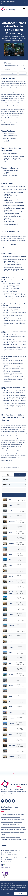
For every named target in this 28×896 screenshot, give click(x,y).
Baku (10, 652)
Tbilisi (10, 505)
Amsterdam (12, 521)
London (11, 510)
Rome (10, 587)
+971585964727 (7, 852)
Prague (10, 739)
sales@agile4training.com (9, 1)
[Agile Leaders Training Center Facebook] (9, 801)
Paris (10, 516)
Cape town (11, 723)
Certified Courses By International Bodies (10, 817)
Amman (11, 581)
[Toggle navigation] (24, 9)
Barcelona (11, 549)
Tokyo (10, 559)
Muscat (11, 685)
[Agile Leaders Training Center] (8, 9)
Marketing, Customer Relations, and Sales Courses (12, 814)
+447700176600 (7, 859)
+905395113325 (7, 856)
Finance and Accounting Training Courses (10, 824)
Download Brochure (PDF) (8, 73)
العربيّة (24, 2)
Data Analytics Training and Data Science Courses (12, 819)
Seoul (10, 729)
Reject (7, 893)
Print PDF (21, 73)
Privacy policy (14, 889)
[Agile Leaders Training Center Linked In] (6, 801)
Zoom (10, 565)
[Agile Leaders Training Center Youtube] (2, 801)
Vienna (10, 532)
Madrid (10, 570)
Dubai (10, 538)
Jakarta (11, 701)
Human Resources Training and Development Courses (13, 829)
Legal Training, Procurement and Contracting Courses (13, 839)
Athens (11, 647)
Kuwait (10, 554)
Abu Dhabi (11, 527)
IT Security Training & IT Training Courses (10, 837)
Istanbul (11, 576)
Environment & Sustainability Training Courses (11, 822)
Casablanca (12, 658)
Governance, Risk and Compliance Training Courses (13, 827)
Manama (11, 598)
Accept (20, 893)
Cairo (10, 499)
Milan (10, 619)
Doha (10, 712)
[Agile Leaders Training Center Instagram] (13, 801)
